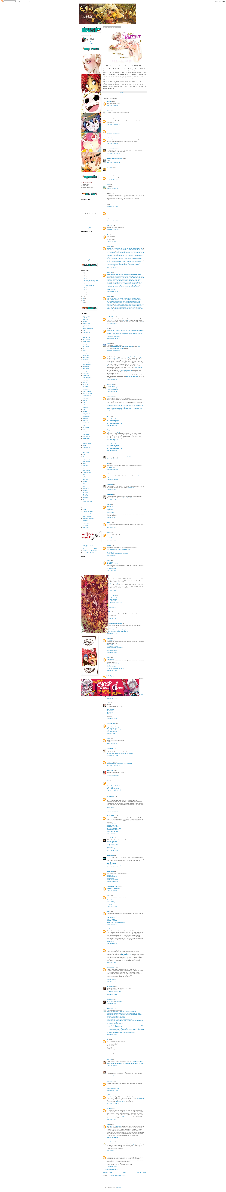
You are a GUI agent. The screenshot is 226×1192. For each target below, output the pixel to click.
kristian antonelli (86, 416)
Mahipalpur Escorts (111, 823)
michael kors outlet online (136, 258)
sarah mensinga (86, 470)
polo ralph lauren (114, 264)
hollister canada (118, 307)
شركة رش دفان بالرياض (112, 599)
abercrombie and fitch (112, 288)
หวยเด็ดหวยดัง (110, 748)
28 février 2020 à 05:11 (112, 489)
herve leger (115, 286)
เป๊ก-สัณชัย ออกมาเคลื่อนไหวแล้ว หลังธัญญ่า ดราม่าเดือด (120, 753)
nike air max (122, 261)
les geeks (85, 423)
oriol (84, 454)
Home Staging (130, 1144)
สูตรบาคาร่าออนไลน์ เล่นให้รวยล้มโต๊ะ (115, 647)
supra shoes (114, 308)
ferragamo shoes (135, 286)
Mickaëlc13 (109, 225)
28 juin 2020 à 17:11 (111, 591)
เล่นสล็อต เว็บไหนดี (111, 919)
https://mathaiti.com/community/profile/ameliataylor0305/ (120, 1019)
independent (110, 455)
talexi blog (85, 485)
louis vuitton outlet (135, 252)
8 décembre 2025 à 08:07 (113, 1119)
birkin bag (123, 283)
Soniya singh (110, 1070)
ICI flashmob (86, 407)
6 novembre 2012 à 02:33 (113, 229)
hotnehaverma (110, 871)
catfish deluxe (86, 355)
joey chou (85, 411)
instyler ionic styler (129, 276)
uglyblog (85, 494)
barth (84, 343)
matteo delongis (86, 436)
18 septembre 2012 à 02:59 (113, 114)
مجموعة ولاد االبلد (110, 1095)
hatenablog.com (131, 487)
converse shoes (134, 310)
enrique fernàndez (87, 379)
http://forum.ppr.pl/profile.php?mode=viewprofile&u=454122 (121, 1032)
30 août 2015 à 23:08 (112, 323)
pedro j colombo (86, 461)
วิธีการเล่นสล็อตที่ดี (111, 640)
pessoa (84, 463)
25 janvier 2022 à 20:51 (112, 1055)
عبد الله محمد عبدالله (111, 595)
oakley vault (109, 249)
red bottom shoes (113, 254)
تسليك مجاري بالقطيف (121, 1101)
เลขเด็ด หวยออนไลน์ (111, 903)
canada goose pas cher (122, 308)
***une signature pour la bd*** (90, 548)
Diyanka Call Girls (111, 815)
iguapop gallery (86, 527)
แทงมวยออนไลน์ (110, 552)
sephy (84, 474)
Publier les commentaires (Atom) (117, 1175)
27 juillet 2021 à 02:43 (112, 1034)
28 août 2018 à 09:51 (112, 391)
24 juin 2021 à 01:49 (111, 981)
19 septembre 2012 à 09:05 (113, 153)
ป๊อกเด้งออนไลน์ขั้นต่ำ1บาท (113, 1050)
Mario (108, 138)
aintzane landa (86, 323)
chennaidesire (110, 838)
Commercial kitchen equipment (114, 1126)
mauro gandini (86, 440)
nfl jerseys (111, 277)
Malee (108, 895)
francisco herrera (87, 391)
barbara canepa (86, 341)
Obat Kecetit (139, 405)
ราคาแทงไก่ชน (110, 649)
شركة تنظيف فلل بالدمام (112, 386)
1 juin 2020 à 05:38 (111, 555)
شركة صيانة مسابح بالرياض (113, 583)
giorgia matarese (87, 395)
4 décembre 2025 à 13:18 (113, 1103)
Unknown (109, 101)
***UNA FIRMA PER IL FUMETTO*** (88, 546)
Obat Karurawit (131, 405)
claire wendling (86, 362)
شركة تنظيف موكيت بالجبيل (115, 362)
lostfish (84, 429)
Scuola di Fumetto (87, 472)
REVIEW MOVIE (110, 709)
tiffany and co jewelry (123, 248)
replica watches (125, 277)
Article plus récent (107, 1172)
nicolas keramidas (87, 449)
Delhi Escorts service (112, 876)
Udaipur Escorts (110, 807)
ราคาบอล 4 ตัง (110, 562)
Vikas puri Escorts (111, 848)
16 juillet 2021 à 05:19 (112, 1003)
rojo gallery (85, 525)
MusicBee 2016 (129, 332)
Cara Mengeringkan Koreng (113, 405)
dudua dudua (86, 375)
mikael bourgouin (87, 443)
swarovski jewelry (122, 305)
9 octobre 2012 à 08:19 (112, 188)
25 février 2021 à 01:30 (112, 881)
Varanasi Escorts (111, 978)
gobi (84, 402)
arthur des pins (86, 337)
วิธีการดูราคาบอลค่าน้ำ (112, 650)
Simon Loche (110, 167)
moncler (108, 298)
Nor (107, 234)
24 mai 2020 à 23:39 (111, 527)
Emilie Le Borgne (111, 148)
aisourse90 (109, 1155)
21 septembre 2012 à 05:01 (113, 162)
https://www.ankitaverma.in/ (113, 1088)
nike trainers (133, 277)
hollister (136, 276)
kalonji (84, 415)
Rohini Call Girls (110, 847)
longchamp (127, 286)
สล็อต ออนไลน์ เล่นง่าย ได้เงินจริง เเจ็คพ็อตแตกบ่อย (118, 549)
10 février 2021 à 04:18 (112, 850)
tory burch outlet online (128, 255)
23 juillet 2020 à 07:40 (112, 698)
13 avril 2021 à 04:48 (112, 943)
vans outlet (115, 280)
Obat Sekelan (114, 407)
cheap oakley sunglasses (122, 251)
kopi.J (108, 702)
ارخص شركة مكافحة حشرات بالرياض (115, 600)
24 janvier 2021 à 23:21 (112, 811)
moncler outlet (131, 302)
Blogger (119, 1187)
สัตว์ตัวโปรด (109, 511)
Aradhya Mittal (110, 855)
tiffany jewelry (137, 255)
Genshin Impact (110, 773)
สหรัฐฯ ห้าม (109, 525)
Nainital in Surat (119, 1001)
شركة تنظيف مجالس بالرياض (113, 421)
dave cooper (86, 520)
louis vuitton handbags (124, 258)
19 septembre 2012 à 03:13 (113, 143)
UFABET (109, 536)
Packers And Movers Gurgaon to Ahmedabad (117, 631)
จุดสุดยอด (109, 508)
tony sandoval (86, 488)
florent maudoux (86, 389)
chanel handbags (115, 257)
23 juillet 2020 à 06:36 (112, 670)
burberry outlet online (130, 263)
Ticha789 (109, 532)
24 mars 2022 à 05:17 (112, 1077)
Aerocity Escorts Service (112, 844)
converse (112, 299)
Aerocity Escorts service (112, 879)
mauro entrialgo (86, 438)
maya (84, 441)
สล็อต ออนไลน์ (110, 900)
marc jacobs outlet (128, 274)
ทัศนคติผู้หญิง (110, 509)
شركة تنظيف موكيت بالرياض (113, 787)
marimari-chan (86, 434)
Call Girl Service (111, 948)
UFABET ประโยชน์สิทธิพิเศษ (113, 564)
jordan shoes (140, 260)
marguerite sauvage (87, 432)
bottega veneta (131, 282)
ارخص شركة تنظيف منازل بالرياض (114, 432)
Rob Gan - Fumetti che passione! (115, 158)
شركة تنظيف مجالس (127, 1111)
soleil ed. (85, 481)
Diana (108, 110)
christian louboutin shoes (126, 257)
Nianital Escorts (110, 1001)
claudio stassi (86, 368)
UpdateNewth (110, 770)
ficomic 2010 (86, 386)
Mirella (108, 184)
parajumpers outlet (114, 302)
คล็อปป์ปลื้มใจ (129, 457)
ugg (114, 289)
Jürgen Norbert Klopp (128, 498)
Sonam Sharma (110, 796)
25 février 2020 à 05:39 (112, 469)
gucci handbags (135, 264)
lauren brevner (86, 422)
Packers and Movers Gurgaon (114, 623)
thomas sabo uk (134, 298)
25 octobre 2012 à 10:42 (112, 221)
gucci (108, 310)
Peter (108, 216)
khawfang (109, 545)
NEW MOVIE (110, 712)
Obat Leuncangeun (122, 407)
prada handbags (136, 257)
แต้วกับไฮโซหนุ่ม (110, 512)
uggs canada (114, 298)
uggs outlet (114, 276)
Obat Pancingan (124, 405)
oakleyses (109, 246)
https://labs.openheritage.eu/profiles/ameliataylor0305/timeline (121, 1011)
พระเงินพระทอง (110, 506)
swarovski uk (125, 299)
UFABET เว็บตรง (110, 1045)
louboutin (120, 310)
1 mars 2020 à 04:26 (111, 500)
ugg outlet (135, 274)
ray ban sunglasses (136, 261)
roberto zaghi (86, 468)
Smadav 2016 (127, 335)
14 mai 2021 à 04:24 (111, 962)
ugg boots (138, 277)
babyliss (137, 282)
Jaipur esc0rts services (117, 1075)
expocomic (85, 380)
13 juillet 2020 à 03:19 (112, 618)
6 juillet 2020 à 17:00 (112, 607)
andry (84, 330)
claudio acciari (86, 366)
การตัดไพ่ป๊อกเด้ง (111, 659)
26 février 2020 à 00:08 (112, 479)
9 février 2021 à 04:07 (112, 833)
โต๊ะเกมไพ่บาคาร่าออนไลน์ (113, 663)
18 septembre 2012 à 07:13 (113, 124)
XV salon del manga (87, 501)
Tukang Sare (110, 396)
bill (83, 348)
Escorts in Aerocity (111, 878)
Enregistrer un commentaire (111, 1169)
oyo (83, 456)
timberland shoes (123, 302)
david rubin (85, 371)
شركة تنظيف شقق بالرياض (113, 420)
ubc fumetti (85, 492)
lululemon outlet (130, 283)
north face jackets (117, 279)
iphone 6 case (129, 304)
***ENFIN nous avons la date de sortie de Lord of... (91, 281)
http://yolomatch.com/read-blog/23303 (116, 1017)
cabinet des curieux (87, 352)
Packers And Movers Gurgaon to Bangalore (117, 630)
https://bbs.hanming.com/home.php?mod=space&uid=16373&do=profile (124, 1013)
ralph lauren (137, 304)
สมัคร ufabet (109, 1048)
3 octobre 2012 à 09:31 (112, 180)
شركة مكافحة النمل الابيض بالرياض (114, 602)
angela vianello (86, 332)
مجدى (108, 780)
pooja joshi (109, 1059)
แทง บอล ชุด (109, 1047)
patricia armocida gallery (88, 518)
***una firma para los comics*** (90, 550)
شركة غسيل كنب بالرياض (112, 439)
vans (130, 308)
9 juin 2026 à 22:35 (111, 1150)
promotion (109, 741)
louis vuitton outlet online (116, 255)
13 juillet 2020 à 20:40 (112, 633)
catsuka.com (86, 357)
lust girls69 (109, 929)
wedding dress (138, 305)
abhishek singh (86, 318)
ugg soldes (136, 285)
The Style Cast (110, 1142)
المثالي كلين (109, 1108)
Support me (140, 694)
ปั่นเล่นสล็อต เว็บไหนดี (112, 920)
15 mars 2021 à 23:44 (112, 890)
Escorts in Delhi (110, 875)
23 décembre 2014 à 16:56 (113, 312)
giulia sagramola (87, 397)
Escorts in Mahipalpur (112, 841)
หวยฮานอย (109, 904)
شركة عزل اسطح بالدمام (112, 389)
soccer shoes (110, 274)
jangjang (109, 504)
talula (84, 486)
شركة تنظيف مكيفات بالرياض (113, 418)
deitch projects (86, 514)
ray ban (111, 304)
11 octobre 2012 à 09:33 (112, 206)
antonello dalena (87, 335)
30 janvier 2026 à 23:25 (112, 1137)
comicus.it (85, 370)
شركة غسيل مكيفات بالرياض (113, 731)
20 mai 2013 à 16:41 (111, 241)
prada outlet (118, 252)
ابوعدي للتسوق (110, 384)
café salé (85, 353)
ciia (83, 361)
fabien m (85, 382)
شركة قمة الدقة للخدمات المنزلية (134, 357)
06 (85, 287)
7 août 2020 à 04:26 (111, 733)
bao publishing (86, 339)
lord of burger (86, 427)
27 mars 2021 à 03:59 (112, 924)
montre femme (126, 310)
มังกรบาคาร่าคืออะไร (111, 568)
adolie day (85, 319)
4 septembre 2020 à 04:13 (113, 755)
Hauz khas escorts (111, 941)
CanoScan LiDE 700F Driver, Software (116, 330)
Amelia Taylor (110, 1008)
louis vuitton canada (130, 301)
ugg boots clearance (118, 274)
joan (84, 409)
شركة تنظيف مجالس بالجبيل (116, 358)
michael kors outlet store (112, 258)
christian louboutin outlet (130, 260)
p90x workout (125, 279)
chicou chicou (86, 359)
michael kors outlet (125, 252)
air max (130, 307)
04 (85, 289)
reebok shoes (118, 277)
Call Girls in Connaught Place (114, 828)
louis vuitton (112, 252)
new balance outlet (130, 288)
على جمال (109, 416)
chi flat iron (121, 286)
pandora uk (120, 298)
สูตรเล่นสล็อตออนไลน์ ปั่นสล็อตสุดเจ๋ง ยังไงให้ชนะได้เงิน (119, 763)
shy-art (84, 477)
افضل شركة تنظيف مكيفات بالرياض (114, 729)
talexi (84, 483)
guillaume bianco (87, 406)
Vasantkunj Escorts (111, 843)
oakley (115, 304)
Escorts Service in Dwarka (113, 829)
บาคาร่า (108, 539)
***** (108, 211)
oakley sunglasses (111, 260)
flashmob (85, 388)
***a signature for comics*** (89, 552)
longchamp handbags (112, 266)
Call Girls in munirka (111, 845)
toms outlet (134, 299)
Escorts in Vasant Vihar (112, 825)
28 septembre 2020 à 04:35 (113, 775)
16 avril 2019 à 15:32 (112, 450)
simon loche (85, 479)
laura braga (85, 420)
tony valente (85, 490)
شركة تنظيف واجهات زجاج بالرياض (114, 423)
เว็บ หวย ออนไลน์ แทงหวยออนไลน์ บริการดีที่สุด (117, 553)
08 (83, 302)
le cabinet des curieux (88, 511)
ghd (141, 282)
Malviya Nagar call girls (112, 831)
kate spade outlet (120, 260)
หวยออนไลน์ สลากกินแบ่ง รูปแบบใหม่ (115, 668)
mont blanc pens (116, 282)
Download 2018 (110, 316)
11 (85, 276)
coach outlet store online (125, 264)
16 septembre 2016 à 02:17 (113, 350)
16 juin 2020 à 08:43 (111, 570)
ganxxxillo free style (87, 393)
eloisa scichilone (87, 377)
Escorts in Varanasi (111, 979)
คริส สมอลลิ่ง (109, 467)
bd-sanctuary (86, 344)
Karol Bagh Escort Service (113, 826)
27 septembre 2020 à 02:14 (113, 765)
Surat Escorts (110, 991)
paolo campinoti (86, 458)
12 (83, 275)
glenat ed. (85, 400)
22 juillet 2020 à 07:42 (112, 652)
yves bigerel (85, 503)
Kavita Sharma (110, 986)
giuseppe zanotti (121, 288)
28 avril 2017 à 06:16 (112, 379)
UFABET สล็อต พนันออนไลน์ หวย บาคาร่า (116, 922)
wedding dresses (128, 280)
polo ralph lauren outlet (112, 248)
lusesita (84, 509)
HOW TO (109, 713)
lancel (129, 299)
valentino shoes (116, 283)
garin (108, 463)
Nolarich (109, 738)
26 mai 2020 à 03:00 (111, 541)
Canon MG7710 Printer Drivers (116, 335)
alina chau (85, 326)
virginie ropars (86, 497)
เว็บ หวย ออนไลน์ (111, 901)
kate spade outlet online (131, 249)
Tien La (108, 343)
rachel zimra (85, 465)
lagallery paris (86, 418)
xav (83, 499)
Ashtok (108, 1124)
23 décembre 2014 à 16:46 (113, 268)
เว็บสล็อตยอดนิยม (111, 917)
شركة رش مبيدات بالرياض (112, 597)
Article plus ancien (141, 1172)
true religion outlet (120, 263)
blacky (84, 350)
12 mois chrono (86, 316)
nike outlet (122, 249)
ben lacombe (86, 346)
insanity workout (121, 285)
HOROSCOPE (110, 710)
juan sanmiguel (86, 413)
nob (83, 450)
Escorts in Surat (117, 991)
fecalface (85, 522)
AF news (85, 321)
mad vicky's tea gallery (88, 513)
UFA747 (109, 522)
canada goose (123, 282)
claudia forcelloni (87, 364)
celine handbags (129, 285)
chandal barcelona (87, 516)
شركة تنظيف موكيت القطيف (124, 1116)
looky (84, 425)
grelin (84, 404)
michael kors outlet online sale (125, 254)
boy (107, 760)
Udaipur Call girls (111, 809)
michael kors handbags (134, 251)
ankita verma (110, 1081)
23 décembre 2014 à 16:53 (113, 291)
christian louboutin (111, 251)
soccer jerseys (113, 285)
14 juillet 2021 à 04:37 (112, 994)
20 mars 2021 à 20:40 (112, 906)
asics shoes (109, 283)
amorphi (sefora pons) (88, 328)
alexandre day (86, 325)
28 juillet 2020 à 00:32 (112, 718)
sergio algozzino (86, 476)
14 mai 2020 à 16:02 (111, 517)
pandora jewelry (140, 308)
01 (85, 294)
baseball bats (121, 301)
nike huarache (121, 276)
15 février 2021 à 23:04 (112, 867)
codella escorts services (113, 886)
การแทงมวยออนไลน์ (111, 666)
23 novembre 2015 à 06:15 (113, 338)
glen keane (85, 398)
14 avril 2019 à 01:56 (112, 425)
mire (108, 129)
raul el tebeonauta (87, 467)
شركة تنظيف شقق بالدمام (112, 388)
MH (107, 328)
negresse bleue (86, 447)
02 (85, 292)
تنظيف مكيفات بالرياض (112, 728)
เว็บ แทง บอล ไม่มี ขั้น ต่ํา (112, 1044)
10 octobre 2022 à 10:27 (112, 1090)
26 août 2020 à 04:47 (112, 743)
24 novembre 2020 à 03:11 (113, 792)
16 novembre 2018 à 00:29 (113, 412)
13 (83, 273)
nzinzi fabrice (86, 452)
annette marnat (86, 334)
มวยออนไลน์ (109, 537)
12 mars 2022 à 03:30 (112, 1065)
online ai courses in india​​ (118, 1157)
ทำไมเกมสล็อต (110, 644)
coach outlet (132, 248)
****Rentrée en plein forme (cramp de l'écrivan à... (90, 284)
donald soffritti (86, 373)
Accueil (124, 1172)
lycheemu (85, 431)
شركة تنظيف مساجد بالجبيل (132, 376)
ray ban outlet (116, 249)
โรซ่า (108, 1039)
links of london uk (122, 304)
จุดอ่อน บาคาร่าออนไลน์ (112, 646)
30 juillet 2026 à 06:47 (112, 1166)
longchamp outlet (139, 248)
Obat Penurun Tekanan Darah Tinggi (123, 408)
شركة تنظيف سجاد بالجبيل (126, 370)
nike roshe (121, 280)
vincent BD (85, 495)
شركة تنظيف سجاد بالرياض (113, 440)
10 (83, 298)
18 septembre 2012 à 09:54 (113, 133)
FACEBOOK (85, 384)
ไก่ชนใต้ (108, 665)
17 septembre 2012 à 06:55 (113, 105)
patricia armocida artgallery (89, 459)
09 (85, 278)
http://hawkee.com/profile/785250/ (115, 1023)
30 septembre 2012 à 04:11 (113, 171)
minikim (84, 445)
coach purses (140, 249)
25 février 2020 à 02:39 (112, 459)
